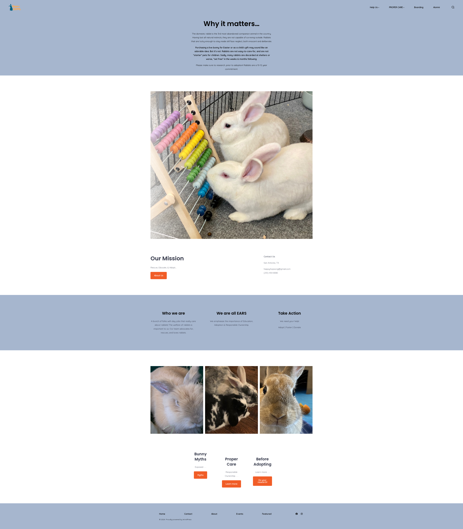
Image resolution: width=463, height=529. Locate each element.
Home (162, 513)
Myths (200, 475)
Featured (266, 513)
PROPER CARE (396, 7)
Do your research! (262, 481)
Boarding (418, 7)
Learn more (231, 483)
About (214, 513)
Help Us (374, 7)
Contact (188, 513)
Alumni (436, 7)
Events (239, 513)
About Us (158, 275)
